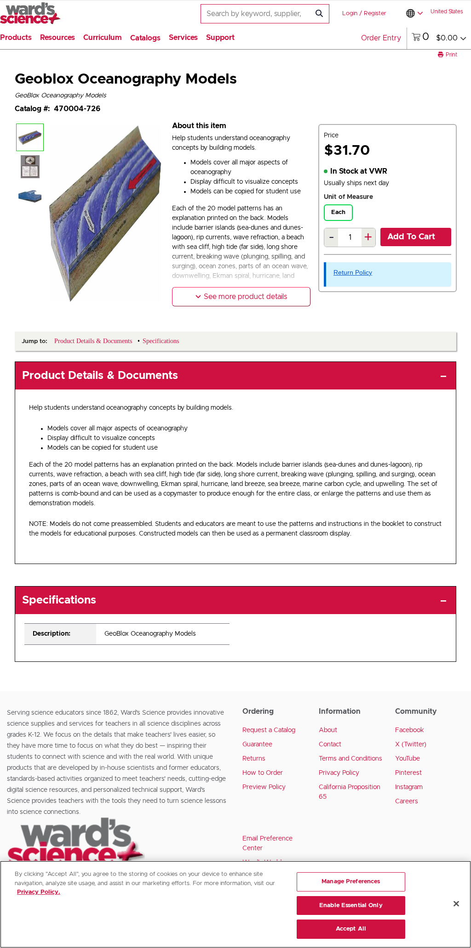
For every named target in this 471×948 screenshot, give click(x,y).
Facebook (409, 730)
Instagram (409, 787)
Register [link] (375, 14)
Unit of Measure (348, 197)
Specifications (59, 600)
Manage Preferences (351, 882)
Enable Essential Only (351, 905)
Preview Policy (264, 787)
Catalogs (145, 38)
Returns (253, 759)
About (328, 730)
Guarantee (257, 744)
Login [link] (349, 14)
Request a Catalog (268, 730)
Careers (406, 801)
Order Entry (381, 38)
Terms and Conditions (350, 759)
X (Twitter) (410, 744)
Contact (330, 744)
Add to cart (411, 237)
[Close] (456, 904)
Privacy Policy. (38, 892)
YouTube (407, 759)
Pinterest (408, 773)
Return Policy (352, 272)
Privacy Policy (339, 773)
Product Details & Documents (100, 375)
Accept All (351, 929)
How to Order (262, 773)
